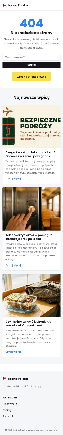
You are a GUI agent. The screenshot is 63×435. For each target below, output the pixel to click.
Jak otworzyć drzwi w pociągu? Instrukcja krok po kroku (28, 237)
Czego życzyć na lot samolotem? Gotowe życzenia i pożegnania (30, 154)
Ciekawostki (9, 404)
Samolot (7, 416)
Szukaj (31, 65)
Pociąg (6, 410)
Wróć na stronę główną (31, 76)
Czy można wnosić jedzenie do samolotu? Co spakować (28, 323)
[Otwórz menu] (57, 5)
